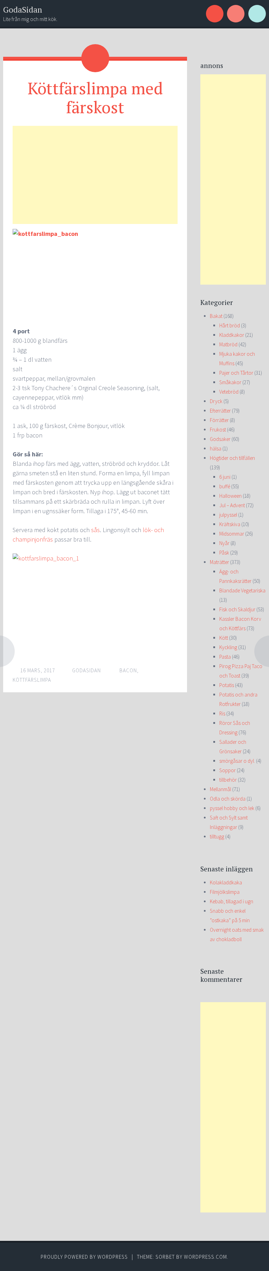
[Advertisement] (95, 175)
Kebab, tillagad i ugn (231, 901)
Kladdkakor (231, 335)
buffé (224, 486)
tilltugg (217, 836)
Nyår (224, 543)
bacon (128, 670)
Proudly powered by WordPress (84, 1256)
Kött (223, 637)
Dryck (216, 401)
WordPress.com (205, 1256)
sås (95, 530)
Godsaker (220, 439)
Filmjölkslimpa (225, 892)
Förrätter (219, 420)
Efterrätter (220, 410)
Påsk (224, 552)
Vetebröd (229, 391)
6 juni (224, 477)
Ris (222, 713)
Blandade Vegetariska (242, 590)
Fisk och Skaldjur (237, 609)
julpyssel (228, 514)
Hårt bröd (229, 325)
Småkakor (230, 382)
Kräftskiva (229, 524)
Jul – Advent (232, 505)
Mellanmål (220, 789)
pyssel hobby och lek (232, 808)
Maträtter (219, 562)
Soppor (227, 770)
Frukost (218, 429)
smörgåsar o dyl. (237, 760)
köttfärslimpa (32, 680)
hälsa (215, 448)
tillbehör (228, 779)
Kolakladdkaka (226, 882)
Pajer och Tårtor (236, 372)
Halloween (230, 495)
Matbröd (228, 344)
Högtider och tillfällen (232, 458)
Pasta (225, 656)
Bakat (216, 316)
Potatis (226, 685)
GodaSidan (22, 9)
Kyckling (228, 647)
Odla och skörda (228, 798)
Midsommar (231, 533)
